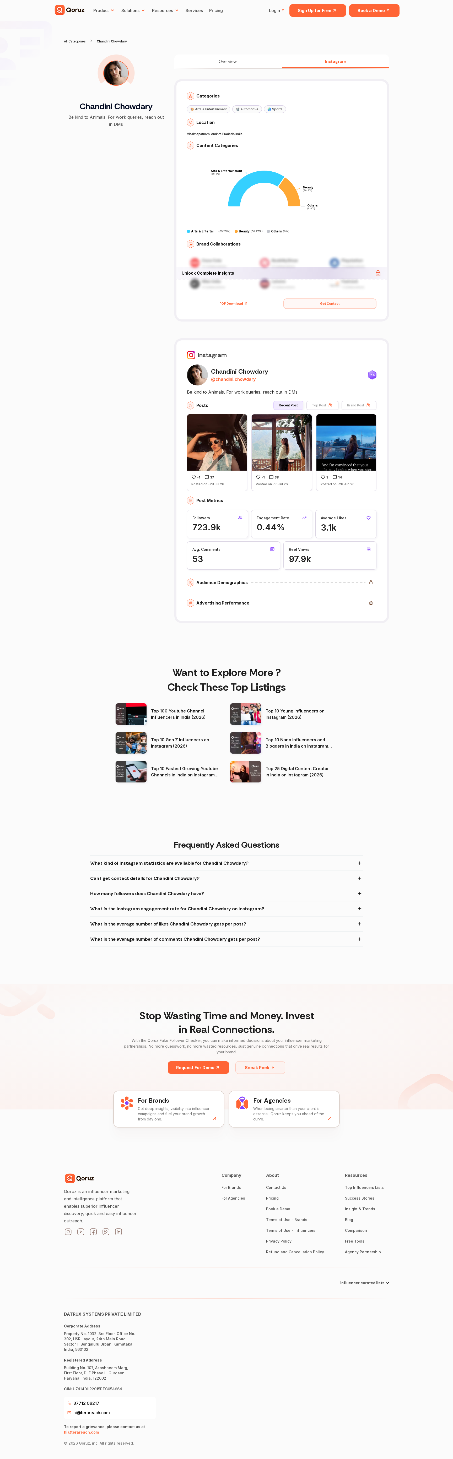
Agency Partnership (363, 1252)
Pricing (216, 10)
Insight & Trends (360, 1209)
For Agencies (233, 1198)
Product (101, 10)
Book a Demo (371, 10)
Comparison (356, 1230)
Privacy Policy (279, 1241)
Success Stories (359, 1198)
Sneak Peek (257, 1067)
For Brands (231, 1187)
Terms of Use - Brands (286, 1219)
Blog (349, 1219)
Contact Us (276, 1187)
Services (194, 10)
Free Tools (354, 1241)
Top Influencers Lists (364, 1187)
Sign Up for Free (314, 10)
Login (274, 10)
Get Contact (329, 304)
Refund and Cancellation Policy (295, 1252)
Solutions (130, 10)
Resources (162, 10)
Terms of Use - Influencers (290, 1230)
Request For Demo (195, 1067)
